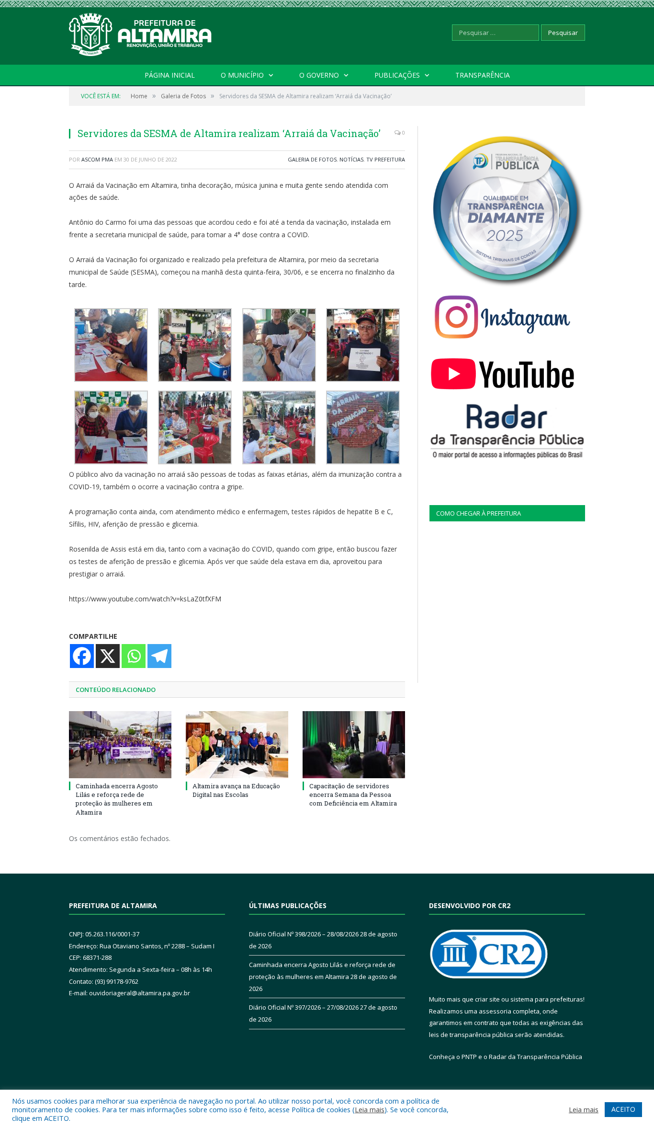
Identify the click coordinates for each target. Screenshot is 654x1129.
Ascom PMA (97, 159)
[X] (108, 656)
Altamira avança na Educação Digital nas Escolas (236, 790)
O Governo (319, 75)
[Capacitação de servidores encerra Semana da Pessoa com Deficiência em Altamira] (354, 744)
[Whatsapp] (134, 656)
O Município (242, 75)
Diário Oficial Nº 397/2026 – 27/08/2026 (304, 1007)
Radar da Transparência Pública (535, 1056)
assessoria (495, 1011)
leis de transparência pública (471, 1034)
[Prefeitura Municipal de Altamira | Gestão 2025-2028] (141, 32)
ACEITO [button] (623, 1109)
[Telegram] (159, 656)
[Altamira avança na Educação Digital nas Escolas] (237, 744)
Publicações (397, 75)
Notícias (351, 159)
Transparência (482, 75)
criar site (487, 999)
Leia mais (369, 1109)
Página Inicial (170, 75)
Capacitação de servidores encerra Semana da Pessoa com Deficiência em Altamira (353, 794)
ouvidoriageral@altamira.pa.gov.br (139, 993)
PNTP (469, 1056)
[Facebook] (82, 656)
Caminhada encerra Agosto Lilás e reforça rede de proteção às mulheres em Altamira (117, 799)
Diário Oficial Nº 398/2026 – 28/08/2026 (304, 934)
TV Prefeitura (385, 159)
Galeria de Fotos (312, 159)
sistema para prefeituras (546, 999)
